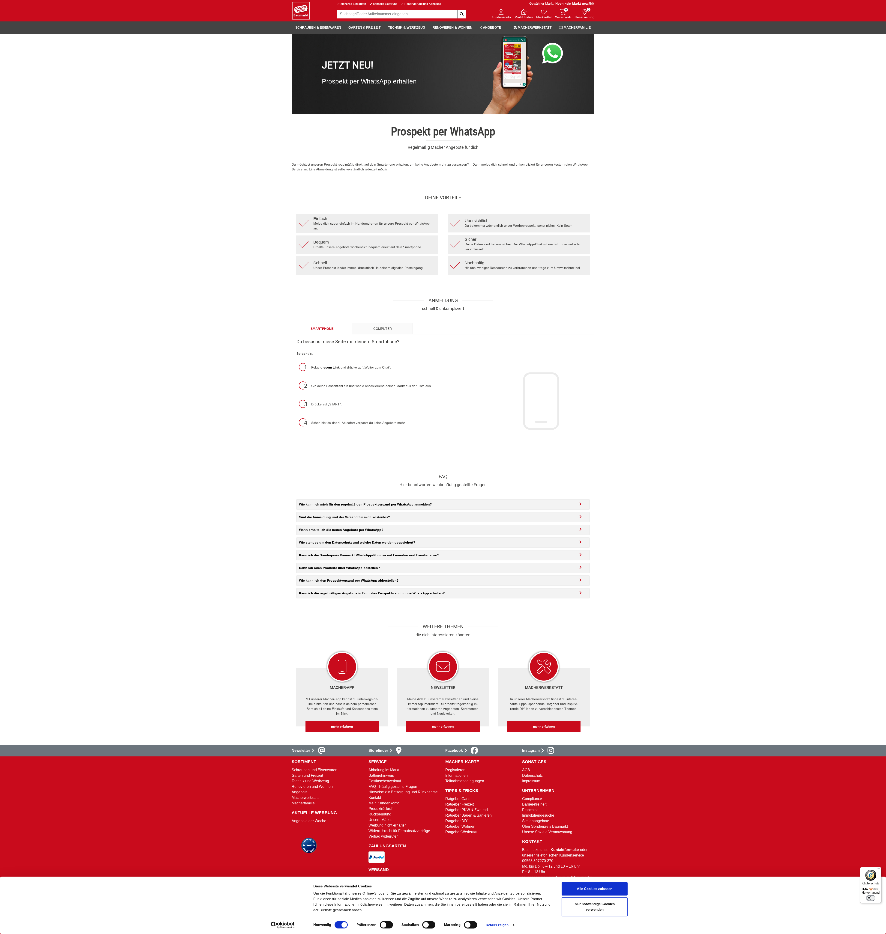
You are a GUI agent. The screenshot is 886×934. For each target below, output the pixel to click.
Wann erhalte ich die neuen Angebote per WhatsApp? (341, 530)
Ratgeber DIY (456, 821)
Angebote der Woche (309, 821)
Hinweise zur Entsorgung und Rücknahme (403, 792)
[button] (501, 14)
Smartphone (322, 328)
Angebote (491, 27)
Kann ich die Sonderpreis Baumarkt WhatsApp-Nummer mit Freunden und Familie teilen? (369, 555)
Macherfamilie (577, 27)
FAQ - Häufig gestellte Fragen (392, 786)
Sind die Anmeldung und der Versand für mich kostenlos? (344, 517)
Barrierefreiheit (534, 804)
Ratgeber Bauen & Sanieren (468, 815)
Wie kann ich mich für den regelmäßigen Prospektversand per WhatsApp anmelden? (365, 504)
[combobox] (401, 14)
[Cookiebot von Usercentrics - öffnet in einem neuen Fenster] (283, 925)
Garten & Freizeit (364, 27)
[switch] (386, 924)
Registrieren (455, 770)
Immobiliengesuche (538, 815)
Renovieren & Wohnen (452, 27)
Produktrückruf (380, 809)
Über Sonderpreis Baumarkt (545, 826)
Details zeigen (497, 925)
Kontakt (374, 798)
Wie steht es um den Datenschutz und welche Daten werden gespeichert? (357, 542)
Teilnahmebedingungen (464, 781)
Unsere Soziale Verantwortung (547, 832)
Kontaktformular (565, 850)
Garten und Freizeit (307, 775)
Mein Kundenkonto (383, 803)
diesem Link (330, 367)
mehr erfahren (342, 726)
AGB (526, 770)
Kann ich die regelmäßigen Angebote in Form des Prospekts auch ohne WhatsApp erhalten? (372, 593)
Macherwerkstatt (534, 27)
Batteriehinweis (381, 775)
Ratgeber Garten (459, 799)
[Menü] (878, 870)
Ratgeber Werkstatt (461, 832)
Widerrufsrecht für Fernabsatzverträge (399, 831)
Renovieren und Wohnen (312, 786)
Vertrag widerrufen (383, 836)
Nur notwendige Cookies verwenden (595, 906)
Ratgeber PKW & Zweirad (466, 810)
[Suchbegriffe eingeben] (461, 14)
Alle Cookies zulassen (594, 889)
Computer (382, 328)
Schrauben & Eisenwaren (318, 27)
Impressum (531, 781)
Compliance (532, 799)
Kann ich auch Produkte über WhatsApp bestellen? (339, 568)
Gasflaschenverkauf (384, 781)
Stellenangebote (535, 821)
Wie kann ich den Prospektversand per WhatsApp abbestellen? (349, 580)
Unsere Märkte (380, 820)
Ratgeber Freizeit (459, 804)
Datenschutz (532, 775)
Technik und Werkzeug (310, 781)
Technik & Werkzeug (406, 27)
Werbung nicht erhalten (387, 825)
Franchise (530, 810)
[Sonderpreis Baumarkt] (301, 10)
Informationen (456, 775)
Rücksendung (379, 814)
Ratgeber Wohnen (460, 826)
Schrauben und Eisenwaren (314, 770)
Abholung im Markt (383, 770)
